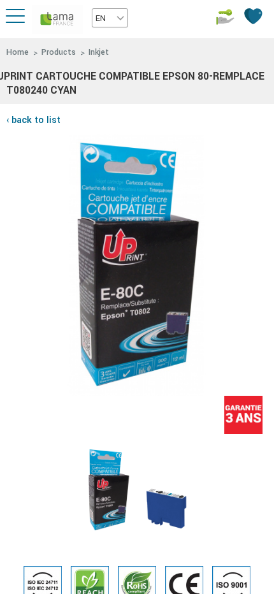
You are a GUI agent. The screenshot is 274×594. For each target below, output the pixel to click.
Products (58, 52)
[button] (110, 17)
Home (17, 52)
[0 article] (255, 16)
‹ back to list (33, 120)
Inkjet (99, 52)
